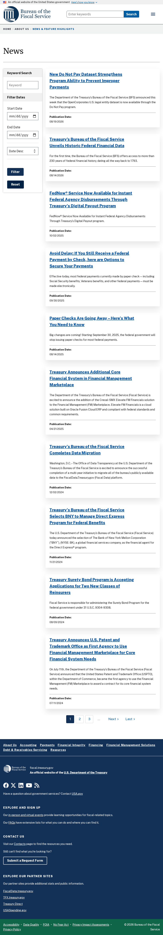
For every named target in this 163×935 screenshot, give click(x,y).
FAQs (11, 822)
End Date (13, 127)
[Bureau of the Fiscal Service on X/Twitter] (13, 786)
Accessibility (11, 924)
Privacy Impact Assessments (91, 924)
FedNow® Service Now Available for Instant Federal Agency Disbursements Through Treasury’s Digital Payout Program (90, 199)
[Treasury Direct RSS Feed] (36, 786)
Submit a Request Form (25, 860)
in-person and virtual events (25, 815)
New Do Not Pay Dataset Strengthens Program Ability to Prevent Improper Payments (85, 80)
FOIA (46, 924)
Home (7, 29)
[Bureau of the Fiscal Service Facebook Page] (6, 786)
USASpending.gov (14, 910)
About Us (22, 29)
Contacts (20, 844)
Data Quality (31, 924)
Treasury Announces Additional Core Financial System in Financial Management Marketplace (90, 378)
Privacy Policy (12, 929)
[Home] (28, 14)
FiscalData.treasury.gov (18, 891)
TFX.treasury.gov (14, 897)
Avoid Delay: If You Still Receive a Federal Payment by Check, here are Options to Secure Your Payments (89, 259)
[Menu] (153, 14)
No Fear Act (61, 924)
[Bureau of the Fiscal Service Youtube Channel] (29, 786)
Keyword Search (19, 73)
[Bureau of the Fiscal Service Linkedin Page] (20, 786)
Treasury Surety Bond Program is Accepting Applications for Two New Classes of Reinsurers (91, 586)
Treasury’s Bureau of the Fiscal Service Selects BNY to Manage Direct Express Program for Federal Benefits (86, 516)
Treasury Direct (13, 904)
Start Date (14, 108)
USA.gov (77, 793)
